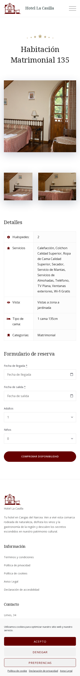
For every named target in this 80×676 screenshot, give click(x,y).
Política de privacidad (17, 565)
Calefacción (45, 248)
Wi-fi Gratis (62, 291)
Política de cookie (17, 671)
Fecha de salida (15, 387)
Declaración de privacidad (43, 671)
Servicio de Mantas (51, 270)
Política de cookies (15, 573)
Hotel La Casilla (39, 8)
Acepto (40, 641)
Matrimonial (46, 335)
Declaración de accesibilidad (21, 589)
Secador (57, 264)
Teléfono (62, 280)
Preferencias (40, 663)
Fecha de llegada (15, 366)
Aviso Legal (66, 671)
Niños (7, 429)
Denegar (40, 652)
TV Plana (43, 286)
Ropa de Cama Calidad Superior (54, 258)
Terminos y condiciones (19, 557)
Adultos (8, 408)
